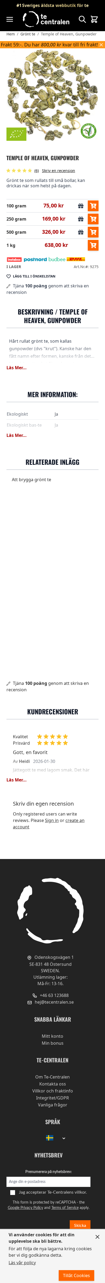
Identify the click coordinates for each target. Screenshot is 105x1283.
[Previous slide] (15, 95)
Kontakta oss (52, 1084)
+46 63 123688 (54, 995)
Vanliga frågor (52, 1105)
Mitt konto (52, 1036)
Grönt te (27, 33)
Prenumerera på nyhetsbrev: (48, 1172)
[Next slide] (90, 95)
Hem (10, 33)
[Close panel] (97, 1236)
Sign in (52, 820)
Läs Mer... (16, 368)
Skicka (80, 1225)
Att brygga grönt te (31, 480)
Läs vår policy (22, 1263)
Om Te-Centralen (52, 1077)
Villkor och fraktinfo (52, 1091)
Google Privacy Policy (25, 1208)
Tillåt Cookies (76, 1275)
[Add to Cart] (93, 205)
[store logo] (46, 19)
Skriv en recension (58, 170)
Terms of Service (65, 1208)
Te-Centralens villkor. (67, 1192)
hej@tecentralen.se (54, 1002)
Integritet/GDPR (52, 1098)
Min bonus (53, 1043)
